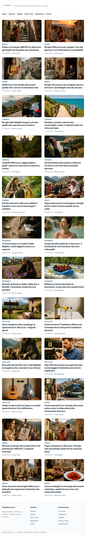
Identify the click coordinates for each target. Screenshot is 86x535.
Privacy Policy (63, 521)
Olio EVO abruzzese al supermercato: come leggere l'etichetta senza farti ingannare (63, 368)
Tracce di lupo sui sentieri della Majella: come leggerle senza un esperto (18, 246)
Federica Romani (60, 333)
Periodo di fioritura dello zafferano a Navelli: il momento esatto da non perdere (20, 287)
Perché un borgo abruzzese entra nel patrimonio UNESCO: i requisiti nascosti (21, 449)
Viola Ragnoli (58, 53)
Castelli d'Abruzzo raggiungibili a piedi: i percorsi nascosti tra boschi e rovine (21, 165)
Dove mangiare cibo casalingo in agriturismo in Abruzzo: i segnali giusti (18, 327)
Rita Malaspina (59, 290)
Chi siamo (62, 511)
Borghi (19, 14)
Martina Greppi (17, 128)
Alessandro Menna (18, 212)
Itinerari (12, 14)
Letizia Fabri (16, 53)
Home (4, 14)
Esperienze (39, 14)
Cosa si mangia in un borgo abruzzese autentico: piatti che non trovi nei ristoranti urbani (64, 489)
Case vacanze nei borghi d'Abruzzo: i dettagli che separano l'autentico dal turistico (21, 489)
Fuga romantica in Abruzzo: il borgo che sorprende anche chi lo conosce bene (63, 449)
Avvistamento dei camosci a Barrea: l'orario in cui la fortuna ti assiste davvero (62, 165)
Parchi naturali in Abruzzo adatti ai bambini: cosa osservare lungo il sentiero (19, 206)
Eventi (48, 14)
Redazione (62, 514)
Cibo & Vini (28, 14)
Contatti (61, 517)
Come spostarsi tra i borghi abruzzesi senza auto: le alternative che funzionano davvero (63, 408)
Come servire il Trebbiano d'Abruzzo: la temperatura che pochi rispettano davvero (63, 327)
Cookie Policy (63, 524)
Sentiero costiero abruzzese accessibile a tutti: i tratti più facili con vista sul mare (63, 125)
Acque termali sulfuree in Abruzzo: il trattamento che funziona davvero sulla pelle (63, 246)
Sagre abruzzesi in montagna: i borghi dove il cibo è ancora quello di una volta (64, 206)
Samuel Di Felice (59, 91)
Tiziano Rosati (16, 91)
